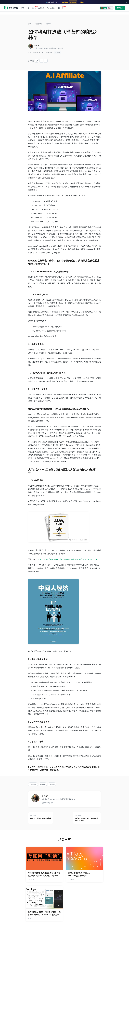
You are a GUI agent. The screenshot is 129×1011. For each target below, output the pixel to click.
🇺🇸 (110, 8)
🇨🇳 (103, 8)
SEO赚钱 (43, 784)
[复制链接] (37, 61)
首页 (22, 8)
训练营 (34, 8)
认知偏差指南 (51, 8)
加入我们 (120, 8)
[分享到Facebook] (46, 61)
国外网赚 (52, 784)
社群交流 (60, 8)
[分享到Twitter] (41, 61)
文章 (27, 8)
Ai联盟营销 (38, 24)
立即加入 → (81, 2)
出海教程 (41, 8)
